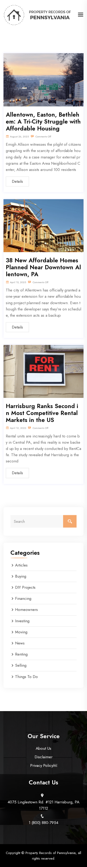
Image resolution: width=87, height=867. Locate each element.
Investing (22, 621)
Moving (21, 632)
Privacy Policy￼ (43, 765)
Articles (21, 565)
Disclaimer (43, 757)
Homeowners (26, 609)
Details (17, 181)
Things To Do (26, 676)
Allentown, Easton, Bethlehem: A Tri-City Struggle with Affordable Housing (43, 121)
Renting (21, 654)
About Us (43, 748)
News (20, 643)
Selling (20, 665)
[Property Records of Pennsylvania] (37, 14)
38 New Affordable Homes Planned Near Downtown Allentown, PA (43, 267)
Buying (20, 576)
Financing (23, 598)
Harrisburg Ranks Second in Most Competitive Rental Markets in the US (42, 413)
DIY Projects (25, 587)
